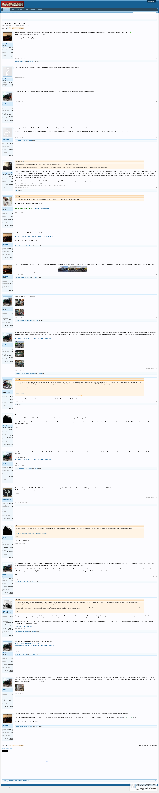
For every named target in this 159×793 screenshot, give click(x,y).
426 (12, 49)
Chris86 (4, 426)
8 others (33, 581)
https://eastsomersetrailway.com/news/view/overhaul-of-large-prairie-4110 (35, 338)
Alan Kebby (5, 139)
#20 (156, 723)
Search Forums (6, 12)
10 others (40, 373)
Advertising (39, 9)
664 (12, 108)
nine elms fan (23, 277)
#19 (156, 693)
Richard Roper (6, 499)
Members (32, 9)
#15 (156, 543)
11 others (37, 320)
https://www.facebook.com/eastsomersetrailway (28, 643)
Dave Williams (18, 373)
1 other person (31, 61)
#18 (156, 651)
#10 (156, 370)
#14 (156, 502)
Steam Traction (11, 25)
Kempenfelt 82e (25, 373)
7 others (36, 245)
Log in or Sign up (151, 1)
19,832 (11, 396)
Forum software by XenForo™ (14, 787)
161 (12, 84)
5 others (36, 468)
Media (12, 9)
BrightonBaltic (18, 140)
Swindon (11, 221)
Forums (7, 9)
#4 (156, 137)
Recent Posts (14, 12)
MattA (30, 140)
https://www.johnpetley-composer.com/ (23, 626)
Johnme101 (18, 61)
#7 (156, 243)
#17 (156, 628)
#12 (156, 430)
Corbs (16, 468)
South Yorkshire (9, 440)
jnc (25, 61)
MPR (24, 696)
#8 (156, 274)
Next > (22, 28)
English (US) (4, 784)
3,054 (11, 616)
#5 (156, 187)
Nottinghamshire (9, 184)
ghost (18, 654)
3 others (34, 631)
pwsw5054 (22, 25)
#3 (156, 101)
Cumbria (11, 402)
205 (12, 213)
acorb (21, 631)
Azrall (4, 208)
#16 (156, 579)
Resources (19, 9)
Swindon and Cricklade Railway (41, 208)
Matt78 (22, 61)
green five (17, 277)
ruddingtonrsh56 (7, 173)
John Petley (5, 611)
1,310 (11, 505)
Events (26, 9)
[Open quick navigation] (156, 19)
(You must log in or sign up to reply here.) (148, 745)
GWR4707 (5, 391)
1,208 (11, 178)
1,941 (11, 431)
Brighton (11, 149)
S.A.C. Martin (28, 696)
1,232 (11, 144)
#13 (156, 465)
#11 (156, 401)
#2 (156, 77)
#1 (156, 58)
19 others (35, 277)
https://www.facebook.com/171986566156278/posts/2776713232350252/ (34, 236)
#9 (156, 317)
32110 (4, 103)
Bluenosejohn (33, 373)
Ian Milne (5, 78)
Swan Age (24, 726)
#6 (156, 212)
